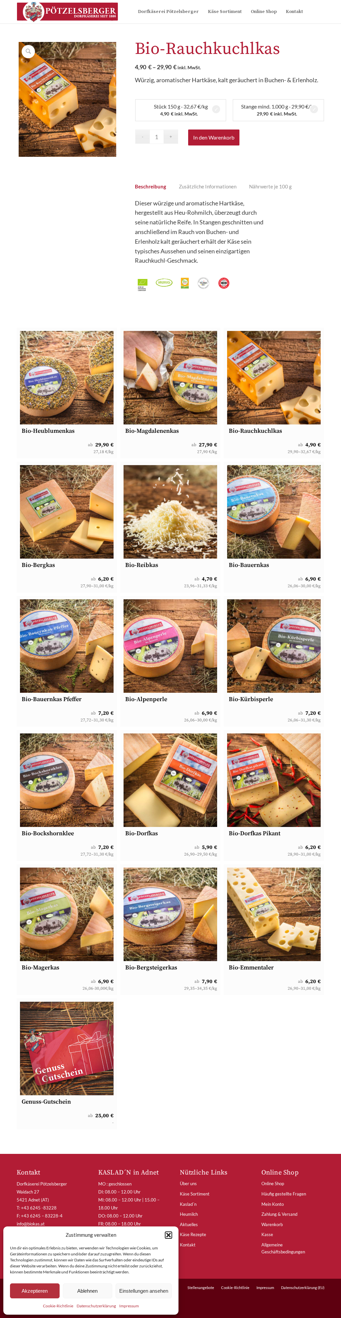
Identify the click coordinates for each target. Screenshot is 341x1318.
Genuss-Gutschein (67, 1048)
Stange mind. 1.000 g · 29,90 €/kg (278, 106)
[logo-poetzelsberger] (67, 11)
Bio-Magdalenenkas (170, 377)
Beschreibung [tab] (150, 186)
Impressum (129, 1305)
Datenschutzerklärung (96, 1305)
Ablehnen (87, 1291)
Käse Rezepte (193, 1234)
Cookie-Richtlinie (58, 1305)
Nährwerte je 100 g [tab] (270, 186)
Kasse (267, 1234)
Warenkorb (272, 1224)
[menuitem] (168, 11)
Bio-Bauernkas (274, 512)
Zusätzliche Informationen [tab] (207, 186)
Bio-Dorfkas (170, 780)
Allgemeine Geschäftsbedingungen (283, 1248)
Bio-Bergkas (67, 512)
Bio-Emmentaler (274, 914)
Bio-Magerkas (67, 914)
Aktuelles (189, 1224)
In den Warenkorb (213, 137)
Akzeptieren (35, 1291)
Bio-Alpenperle (170, 646)
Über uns (188, 1183)
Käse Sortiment (194, 1193)
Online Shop (272, 1183)
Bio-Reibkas (170, 512)
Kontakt (187, 1244)
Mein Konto (272, 1204)
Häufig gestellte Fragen (283, 1193)
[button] (168, 1235)
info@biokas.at (31, 1223)
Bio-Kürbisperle (274, 646)
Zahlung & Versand (279, 1214)
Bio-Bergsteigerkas (170, 914)
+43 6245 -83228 (39, 1207)
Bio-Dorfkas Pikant (274, 780)
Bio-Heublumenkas (67, 377)
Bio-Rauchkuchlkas (274, 377)
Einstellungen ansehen (143, 1291)
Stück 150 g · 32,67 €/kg (181, 106)
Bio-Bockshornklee (67, 780)
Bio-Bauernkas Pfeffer (67, 646)
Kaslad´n (188, 1204)
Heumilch (189, 1214)
